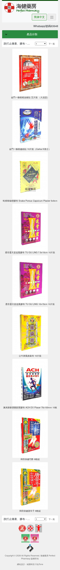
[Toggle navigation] (52, 17)
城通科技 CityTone (35, 564)
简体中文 (39, 17)
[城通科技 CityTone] (30, 548)
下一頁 (52, 43)
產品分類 (32, 34)
